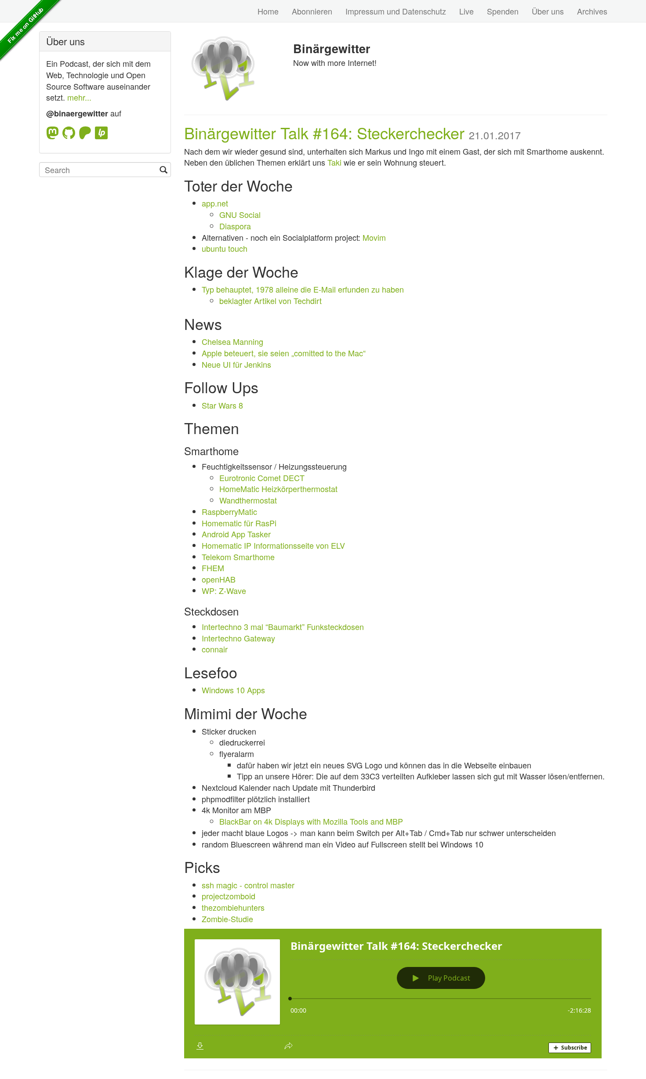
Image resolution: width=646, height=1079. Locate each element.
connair (215, 649)
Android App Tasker (236, 534)
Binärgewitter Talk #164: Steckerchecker (324, 132)
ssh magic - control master (248, 885)
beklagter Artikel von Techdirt (270, 300)
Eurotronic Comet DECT (262, 477)
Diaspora (235, 226)
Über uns (548, 11)
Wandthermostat (248, 500)
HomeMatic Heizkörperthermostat (278, 488)
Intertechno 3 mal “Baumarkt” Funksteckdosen (283, 626)
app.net (215, 203)
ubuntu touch (224, 248)
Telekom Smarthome (238, 556)
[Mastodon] (54, 133)
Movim (374, 237)
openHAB (219, 579)
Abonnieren (312, 11)
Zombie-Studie (227, 918)
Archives (592, 11)
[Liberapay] (101, 133)
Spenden (503, 11)
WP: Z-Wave (224, 590)
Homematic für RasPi (239, 523)
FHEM (213, 567)
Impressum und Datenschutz (395, 11)
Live (466, 11)
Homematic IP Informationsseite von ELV (273, 545)
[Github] (70, 133)
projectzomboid (228, 896)
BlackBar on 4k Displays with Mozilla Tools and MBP (311, 821)
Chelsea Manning (232, 341)
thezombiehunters (233, 907)
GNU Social (240, 214)
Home (268, 11)
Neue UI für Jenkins (236, 364)
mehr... (79, 97)
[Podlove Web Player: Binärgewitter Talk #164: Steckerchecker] (395, 993)
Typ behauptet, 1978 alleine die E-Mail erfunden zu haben (303, 289)
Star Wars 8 (222, 405)
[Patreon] (87, 133)
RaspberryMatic (229, 511)
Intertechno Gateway (238, 638)
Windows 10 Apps (233, 689)
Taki (334, 162)
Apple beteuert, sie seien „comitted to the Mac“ (284, 352)
